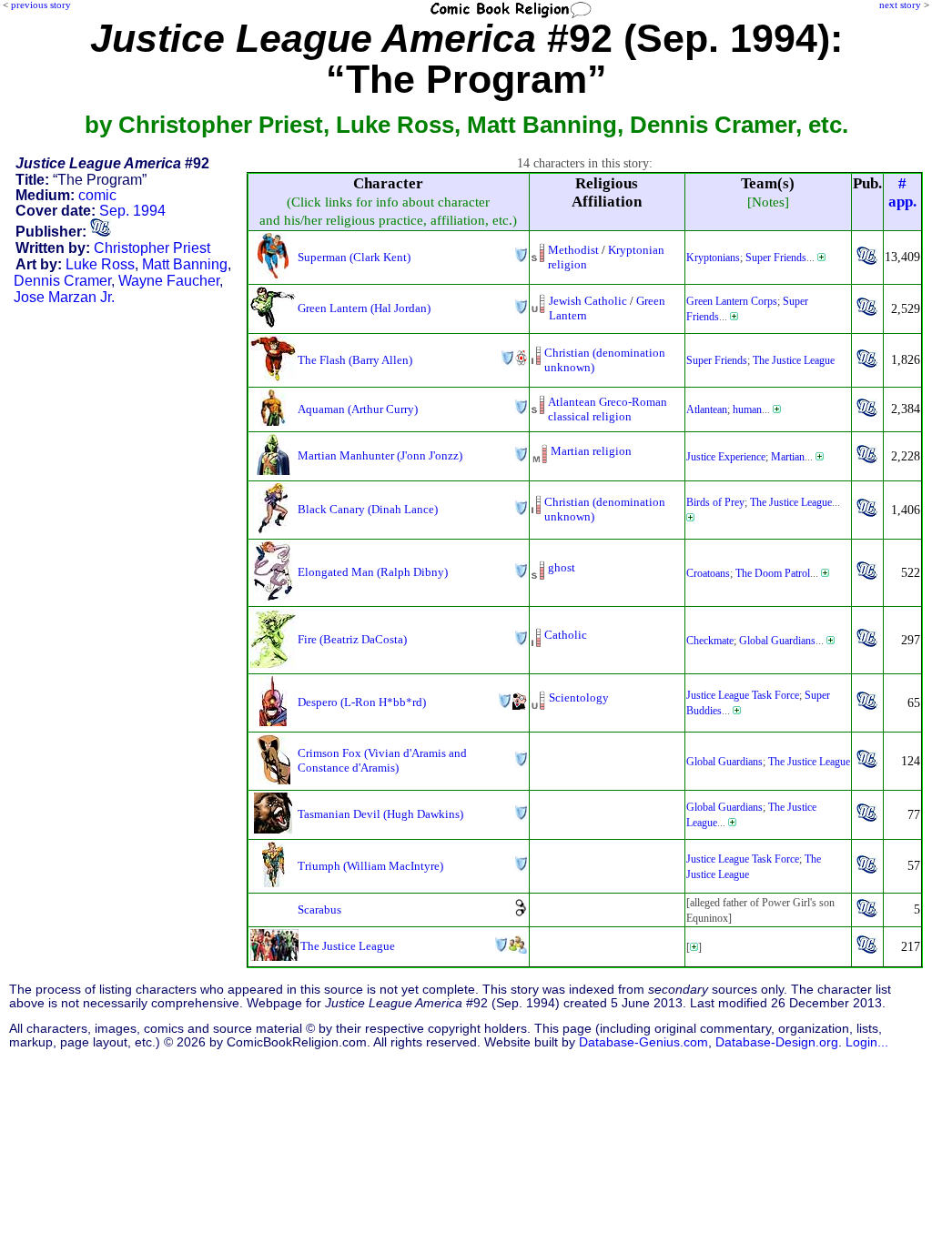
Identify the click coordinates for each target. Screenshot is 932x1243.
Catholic (565, 635)
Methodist (573, 250)
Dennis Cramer (62, 280)
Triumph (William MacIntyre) (370, 866)
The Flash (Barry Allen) (355, 360)
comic (97, 195)
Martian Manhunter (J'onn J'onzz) (380, 455)
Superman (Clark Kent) (354, 257)
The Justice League (794, 360)
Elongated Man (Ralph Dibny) (373, 572)
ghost (561, 567)
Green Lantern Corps (731, 301)
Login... (867, 1042)
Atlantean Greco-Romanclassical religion (607, 409)
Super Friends (775, 257)
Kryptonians (713, 257)
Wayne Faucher (168, 280)
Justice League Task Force (742, 695)
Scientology (579, 697)
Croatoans (708, 573)
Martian (788, 456)
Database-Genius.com (643, 1042)
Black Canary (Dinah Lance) (368, 509)
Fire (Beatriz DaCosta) (352, 639)
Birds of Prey (715, 502)
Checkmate (710, 640)
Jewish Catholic (588, 301)
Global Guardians (777, 640)
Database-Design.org (776, 1042)
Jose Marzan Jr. (64, 297)
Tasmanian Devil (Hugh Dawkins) (380, 814)
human (747, 409)
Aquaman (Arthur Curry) (358, 409)
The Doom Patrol (772, 573)
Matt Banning (185, 264)
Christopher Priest (152, 248)
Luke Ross (100, 264)
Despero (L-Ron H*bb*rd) (362, 702)
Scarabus (319, 909)
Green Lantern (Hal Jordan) (364, 308)
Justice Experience (725, 456)
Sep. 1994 (132, 210)
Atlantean (706, 409)
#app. (902, 192)
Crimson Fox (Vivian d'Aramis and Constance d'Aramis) (382, 760)
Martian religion (591, 451)
